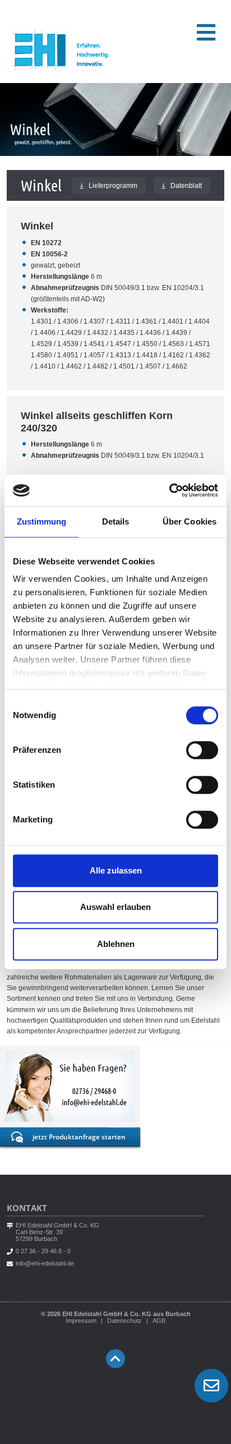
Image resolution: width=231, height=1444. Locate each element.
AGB (159, 1320)
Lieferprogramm (108, 186)
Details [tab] (116, 521)
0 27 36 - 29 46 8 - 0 (43, 1251)
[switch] (202, 750)
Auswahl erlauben (115, 907)
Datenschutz (124, 1320)
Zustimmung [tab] (42, 521)
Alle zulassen (116, 870)
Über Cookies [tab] (189, 521)
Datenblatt (182, 186)
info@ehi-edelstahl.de (45, 1263)
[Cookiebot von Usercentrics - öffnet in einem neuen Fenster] (169, 490)
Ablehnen (116, 944)
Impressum (81, 1320)
